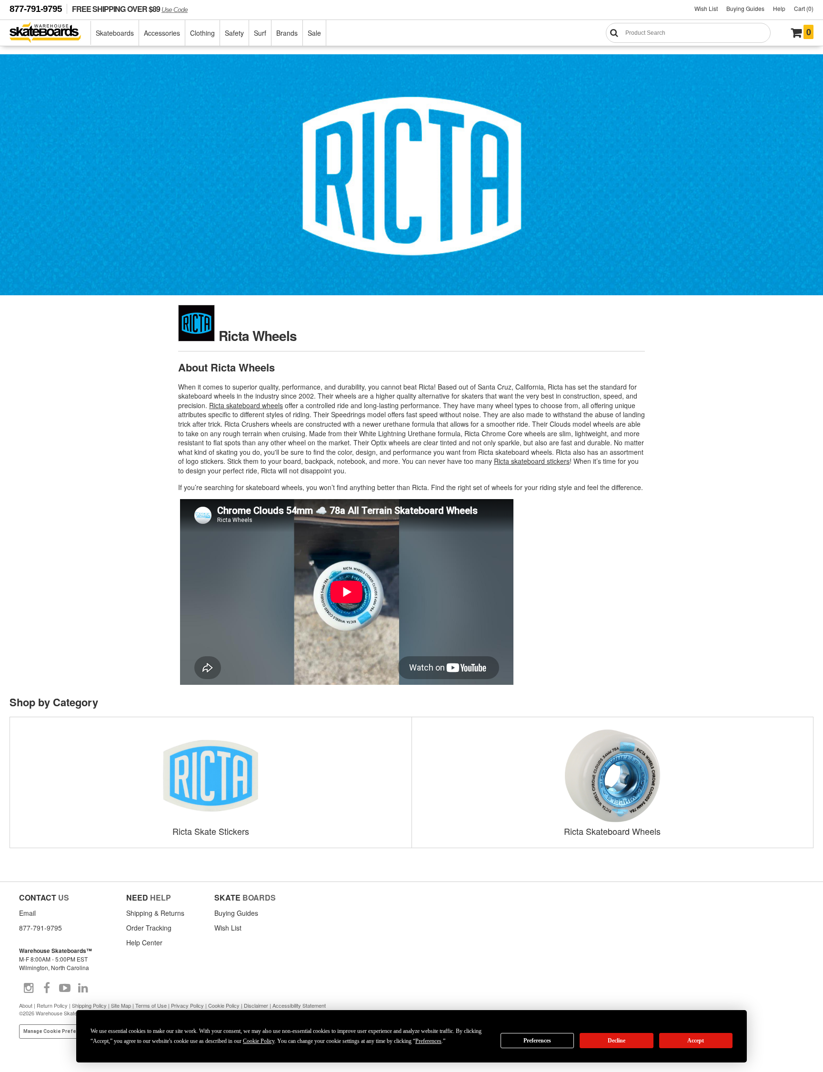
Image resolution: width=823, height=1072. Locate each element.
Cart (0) (803, 8)
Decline (616, 1040)
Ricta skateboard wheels (246, 405)
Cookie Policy (224, 1005)
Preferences (537, 1040)
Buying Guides (745, 8)
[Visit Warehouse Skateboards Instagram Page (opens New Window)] (28, 988)
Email (27, 913)
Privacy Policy (187, 1005)
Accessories (162, 33)
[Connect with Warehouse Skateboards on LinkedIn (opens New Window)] (83, 988)
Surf (260, 33)
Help (779, 8)
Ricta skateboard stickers (532, 461)
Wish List (706, 8)
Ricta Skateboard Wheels (612, 831)
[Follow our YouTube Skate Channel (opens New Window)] (65, 988)
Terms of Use (151, 1005)
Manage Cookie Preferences (58, 1031)
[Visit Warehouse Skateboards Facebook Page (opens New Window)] (47, 988)
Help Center (144, 942)
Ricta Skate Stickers (210, 831)
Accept (695, 1040)
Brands (287, 33)
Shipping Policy (89, 1005)
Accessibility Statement (299, 1005)
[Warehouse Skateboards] (50, 33)
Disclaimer (256, 1005)
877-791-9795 (36, 9)
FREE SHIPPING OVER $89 (130, 8)
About (25, 1005)
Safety (234, 33)
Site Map (121, 1005)
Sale (314, 33)
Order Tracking (148, 927)
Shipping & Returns (155, 913)
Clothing (202, 33)
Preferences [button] (428, 1041)
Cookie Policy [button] (258, 1041)
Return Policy (52, 1005)
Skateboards (115, 33)
